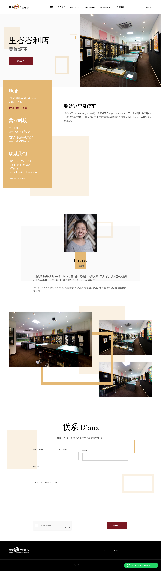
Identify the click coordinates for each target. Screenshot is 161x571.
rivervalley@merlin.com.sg (23, 172)
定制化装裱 (115, 550)
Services (74, 7)
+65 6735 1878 (23, 164)
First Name (39, 449)
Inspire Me (90, 7)
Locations (105, 7)
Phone (36, 466)
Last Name (63, 449)
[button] (141, 565)
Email (85, 450)
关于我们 (61, 7)
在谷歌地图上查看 (18, 108)
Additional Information (45, 483)
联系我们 (120, 7)
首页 (51, 7)
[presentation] (52, 526)
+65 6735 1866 (23, 161)
